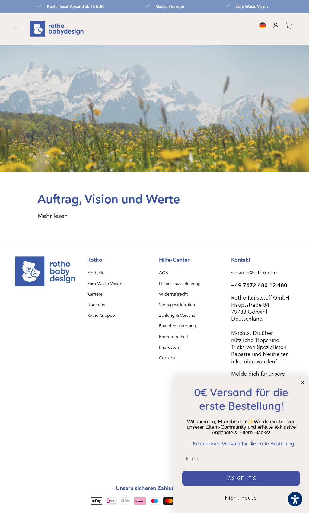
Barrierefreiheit (173, 336)
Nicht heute (241, 498)
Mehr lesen (52, 215)
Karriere (95, 294)
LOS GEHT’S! (241, 478)
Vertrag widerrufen (177, 304)
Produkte (95, 272)
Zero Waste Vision (104, 283)
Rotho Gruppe (101, 315)
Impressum (169, 347)
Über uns (96, 304)
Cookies (167, 357)
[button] (18, 29)
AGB (163, 272)
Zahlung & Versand (177, 315)
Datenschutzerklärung (180, 283)
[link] (290, 25)
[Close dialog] (302, 382)
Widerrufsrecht (173, 294)
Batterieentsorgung (177, 325)
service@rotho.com (255, 272)
